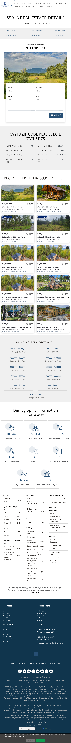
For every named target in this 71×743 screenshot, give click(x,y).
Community (9, 639)
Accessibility (23, 663)
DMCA (32, 663)
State (7, 629)
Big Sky (8, 615)
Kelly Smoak (42, 613)
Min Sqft (10, 105)
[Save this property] (32, 187)
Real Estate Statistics (35, 30)
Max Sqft (38, 105)
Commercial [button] (62, 3)
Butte (7, 613)
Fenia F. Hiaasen (44, 618)
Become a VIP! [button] (49, 6)
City (7, 634)
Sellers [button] (37, 3)
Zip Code (8, 636)
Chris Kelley (42, 615)
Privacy (13, 663)
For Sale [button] (22, 3)
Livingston (9, 618)
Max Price (39, 87)
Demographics (35, 35)
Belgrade (8, 620)
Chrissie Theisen (44, 611)
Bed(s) (10, 96)
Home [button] (16, 3)
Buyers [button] (30, 3)
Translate (49, 729)
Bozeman (8, 611)
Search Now (56, 115)
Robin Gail (42, 620)
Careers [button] (40, 6)
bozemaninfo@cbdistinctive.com (52, 643)
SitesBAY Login (54, 663)
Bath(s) (38, 96)
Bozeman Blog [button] (18, 6)
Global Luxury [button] (31, 6)
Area (7, 641)
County (8, 632)
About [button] (54, 3)
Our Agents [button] (46, 3)
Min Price (11, 87)
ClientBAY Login (41, 663)
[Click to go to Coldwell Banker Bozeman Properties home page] (5, 4)
